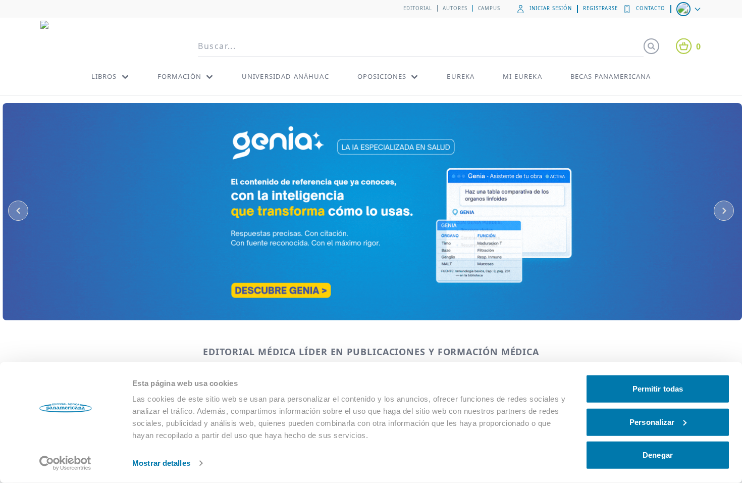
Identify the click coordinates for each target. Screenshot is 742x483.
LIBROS (104, 76)
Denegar (658, 455)
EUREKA (460, 76)
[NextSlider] (724, 210)
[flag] (689, 9)
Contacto (650, 8)
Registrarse (600, 8)
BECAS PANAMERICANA (610, 76)
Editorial (417, 8)
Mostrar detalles (161, 463)
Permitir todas (657, 388)
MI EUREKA (522, 76)
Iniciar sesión (550, 8)
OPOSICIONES (382, 76)
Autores (455, 8)
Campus (489, 8)
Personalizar (651, 421)
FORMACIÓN (179, 76)
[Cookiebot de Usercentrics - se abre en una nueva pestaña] (65, 463)
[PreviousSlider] (18, 210)
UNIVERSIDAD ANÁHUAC (285, 76)
